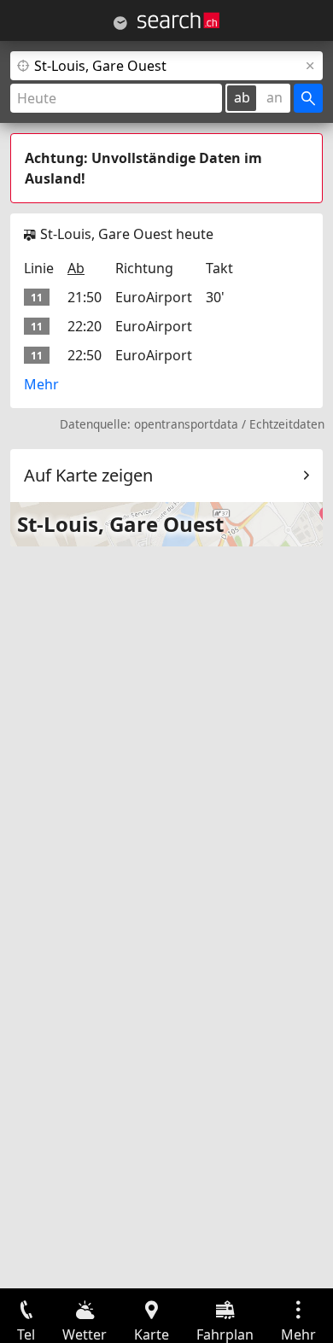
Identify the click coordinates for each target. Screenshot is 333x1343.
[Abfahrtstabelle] (120, 23)
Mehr (41, 384)
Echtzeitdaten (286, 424)
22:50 (84, 355)
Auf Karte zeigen (88, 475)
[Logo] (178, 20)
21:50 (84, 297)
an (274, 97)
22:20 (84, 326)
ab (242, 97)
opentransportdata (186, 424)
